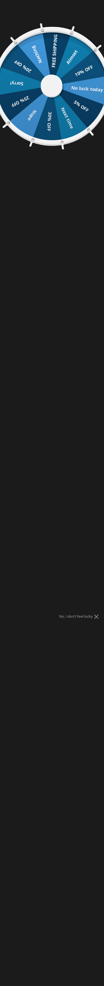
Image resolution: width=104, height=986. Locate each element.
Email (26, 284)
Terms (42, 301)
